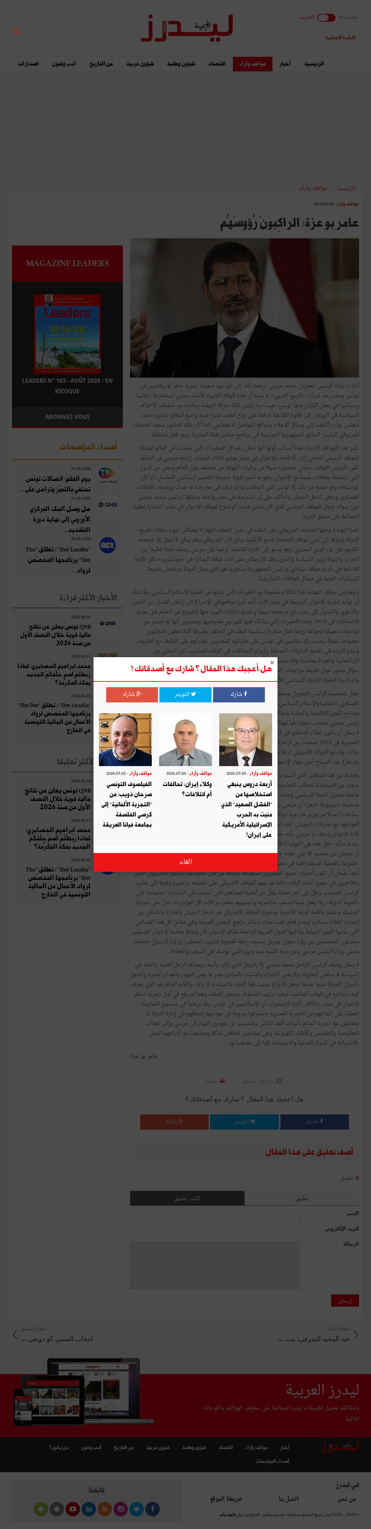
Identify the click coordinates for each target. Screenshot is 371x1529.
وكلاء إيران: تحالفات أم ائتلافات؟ (187, 789)
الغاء (185, 862)
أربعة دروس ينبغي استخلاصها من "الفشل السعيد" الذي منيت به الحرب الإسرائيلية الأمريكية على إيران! (246, 810)
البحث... (118, 24)
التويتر (183, 694)
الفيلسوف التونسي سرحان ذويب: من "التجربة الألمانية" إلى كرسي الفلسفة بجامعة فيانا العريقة (126, 805)
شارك (237, 694)
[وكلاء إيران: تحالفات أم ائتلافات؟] (185, 740)
